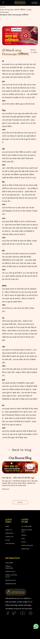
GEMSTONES (25, 549)
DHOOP (23, 542)
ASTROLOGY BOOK (27, 545)
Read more (5, 489)
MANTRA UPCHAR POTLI (26, 530)
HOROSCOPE (9, 533)
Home (2, 7)
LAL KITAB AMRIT (26, 526)
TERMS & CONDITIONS (9, 567)
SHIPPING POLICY (10, 580)
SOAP (23, 538)
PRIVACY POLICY (10, 571)
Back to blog (21, 450)
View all (20, 502)
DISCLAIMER (9, 563)
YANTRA (23, 535)
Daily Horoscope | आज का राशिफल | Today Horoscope (16, 11)
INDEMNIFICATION (10, 583)
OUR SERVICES (10, 543)
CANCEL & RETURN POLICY (11, 576)
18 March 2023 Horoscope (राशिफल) (14, 15)
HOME (7, 526)
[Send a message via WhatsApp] (36, 626)
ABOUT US (8, 530)
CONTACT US (9, 536)
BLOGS (7, 540)
